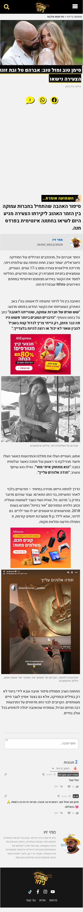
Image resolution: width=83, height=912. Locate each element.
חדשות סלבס (55, 17)
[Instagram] (45, 892)
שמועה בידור (74, 17)
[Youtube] (53, 892)
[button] (6, 7)
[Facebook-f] (38, 892)
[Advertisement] (41, 149)
